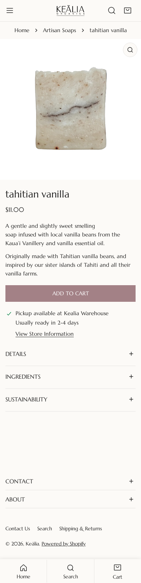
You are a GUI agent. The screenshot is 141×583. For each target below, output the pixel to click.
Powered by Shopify (64, 543)
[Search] (112, 10)
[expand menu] (9, 10)
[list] (70, 109)
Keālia (32, 543)
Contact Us (17, 528)
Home (21, 30)
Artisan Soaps (59, 30)
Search (44, 528)
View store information (45, 334)
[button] (128, 10)
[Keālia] (70, 10)
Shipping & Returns (80, 528)
